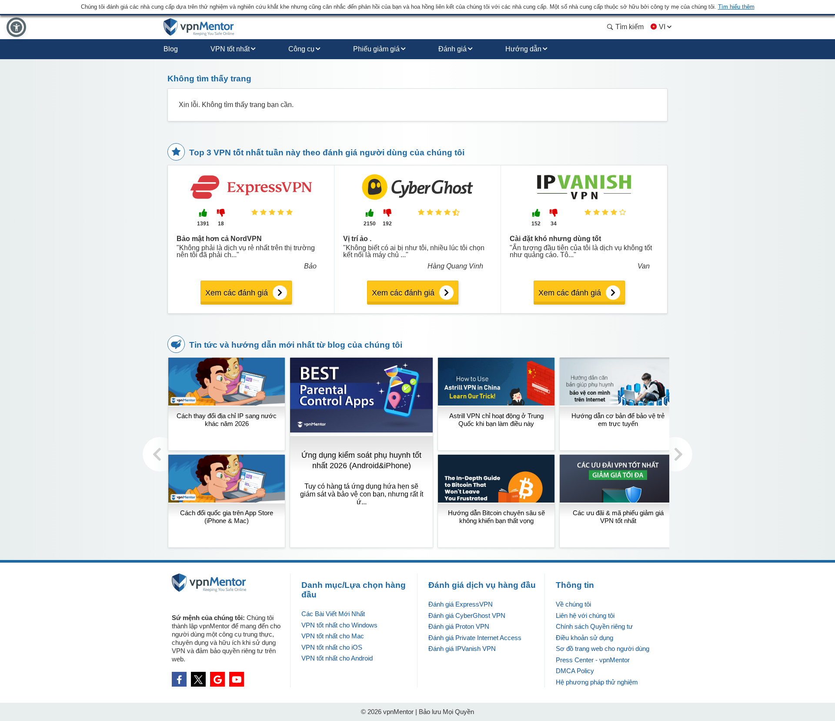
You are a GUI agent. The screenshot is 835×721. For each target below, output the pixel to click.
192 (387, 224)
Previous (160, 454)
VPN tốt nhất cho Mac (332, 636)
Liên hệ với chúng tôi (585, 615)
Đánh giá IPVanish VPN (462, 648)
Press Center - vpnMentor (593, 660)
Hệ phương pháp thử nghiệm (597, 682)
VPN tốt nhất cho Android (337, 658)
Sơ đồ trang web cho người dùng (602, 648)
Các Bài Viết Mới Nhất (333, 613)
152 (536, 224)
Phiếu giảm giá (376, 49)
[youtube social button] (236, 679)
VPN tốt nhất (230, 49)
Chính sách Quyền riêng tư (594, 626)
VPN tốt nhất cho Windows (339, 625)
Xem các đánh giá (236, 292)
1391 (203, 224)
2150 (370, 224)
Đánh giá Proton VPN (458, 626)
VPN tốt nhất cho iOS (331, 647)
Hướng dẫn (523, 49)
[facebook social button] (179, 679)
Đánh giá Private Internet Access (474, 637)
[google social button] (217, 679)
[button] (16, 27)
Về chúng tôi (573, 604)
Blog (171, 49)
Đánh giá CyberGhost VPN (466, 615)
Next (675, 454)
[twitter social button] (198, 679)
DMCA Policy (575, 670)
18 (221, 224)
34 (554, 224)
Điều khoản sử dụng (584, 637)
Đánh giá (452, 49)
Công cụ (301, 49)
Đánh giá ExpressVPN (460, 604)
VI (662, 26)
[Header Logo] (199, 27)
